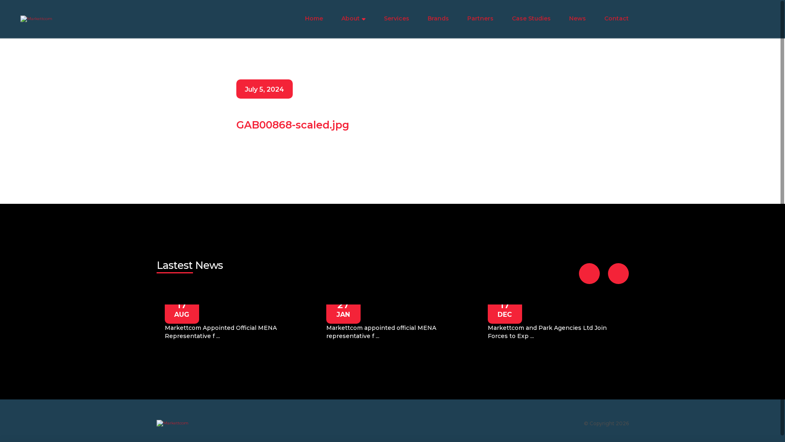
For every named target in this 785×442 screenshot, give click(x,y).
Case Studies (531, 18)
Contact (616, 18)
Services (396, 18)
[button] (589, 273)
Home (314, 18)
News (577, 18)
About (350, 18)
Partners (480, 18)
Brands (438, 18)
